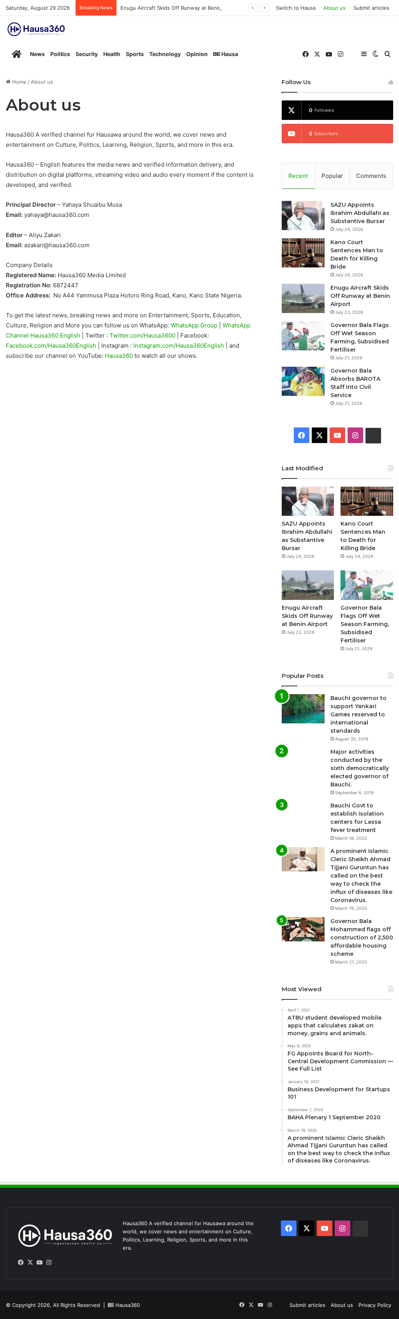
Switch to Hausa (296, 8)
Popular (332, 175)
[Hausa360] (37, 29)
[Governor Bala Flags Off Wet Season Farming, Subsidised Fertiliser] (303, 335)
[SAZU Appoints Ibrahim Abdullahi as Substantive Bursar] (303, 215)
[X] (30, 1262)
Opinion (197, 54)
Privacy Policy (374, 1305)
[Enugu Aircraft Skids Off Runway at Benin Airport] (303, 298)
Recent (298, 175)
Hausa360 (119, 355)
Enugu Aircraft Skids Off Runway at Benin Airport (180, 8)
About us (334, 8)
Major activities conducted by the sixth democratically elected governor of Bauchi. (359, 768)
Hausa (229, 54)
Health (111, 54)
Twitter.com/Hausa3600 (143, 335)
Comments (371, 175)
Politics (60, 54)
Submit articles (371, 8)
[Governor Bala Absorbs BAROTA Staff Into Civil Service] (303, 381)
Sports (135, 54)
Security (87, 54)
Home (18, 82)
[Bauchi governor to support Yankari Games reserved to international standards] (303, 708)
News (37, 54)
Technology (165, 54)
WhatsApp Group (195, 325)
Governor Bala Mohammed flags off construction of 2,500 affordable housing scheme (361, 937)
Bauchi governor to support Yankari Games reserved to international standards (358, 714)
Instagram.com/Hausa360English (179, 345)
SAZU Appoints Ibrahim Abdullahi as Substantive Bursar (359, 213)
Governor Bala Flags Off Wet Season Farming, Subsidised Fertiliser (365, 624)
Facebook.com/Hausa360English (52, 345)
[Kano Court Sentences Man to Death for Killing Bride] (303, 252)
